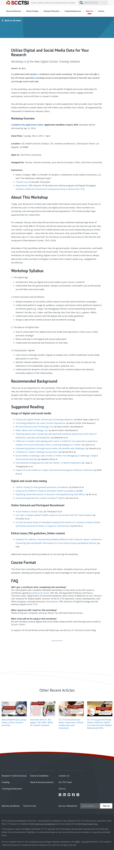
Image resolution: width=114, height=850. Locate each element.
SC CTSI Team (65, 782)
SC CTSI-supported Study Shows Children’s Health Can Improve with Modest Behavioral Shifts (99, 723)
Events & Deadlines (39, 775)
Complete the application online (27, 124)
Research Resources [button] (13, 11)
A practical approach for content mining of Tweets (40, 498)
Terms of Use (29, 805)
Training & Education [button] (51, 11)
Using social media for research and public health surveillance (45, 490)
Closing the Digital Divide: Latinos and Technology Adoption (44, 419)
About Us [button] (89, 11)
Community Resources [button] (73, 11)
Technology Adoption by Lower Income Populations (40, 423)
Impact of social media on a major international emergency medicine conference (54, 470)
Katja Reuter (21, 185)
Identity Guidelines (11, 805)
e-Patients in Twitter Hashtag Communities (36, 452)
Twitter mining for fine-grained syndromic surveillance (42, 487)
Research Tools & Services (14, 775)
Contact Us (64, 775)
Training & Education (12, 788)
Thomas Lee (21, 182)
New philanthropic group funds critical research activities (14, 722)
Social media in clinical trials (29, 511)
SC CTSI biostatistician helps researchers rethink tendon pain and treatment (71, 723)
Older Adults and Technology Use (32, 430)
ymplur (34, 74)
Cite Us (62, 788)
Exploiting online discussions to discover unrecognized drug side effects (50, 494)
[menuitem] (15, 11)
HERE (77, 842)
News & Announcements (42, 782)
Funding (5, 782)
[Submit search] (81, 3)
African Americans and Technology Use (34, 426)
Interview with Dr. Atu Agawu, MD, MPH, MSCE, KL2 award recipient (41, 722)
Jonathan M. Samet (40, 593)
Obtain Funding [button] (32, 11)
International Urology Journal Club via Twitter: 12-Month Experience (48, 462)
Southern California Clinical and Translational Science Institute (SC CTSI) (50, 189)
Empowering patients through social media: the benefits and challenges (50, 448)
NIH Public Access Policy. (88, 824)
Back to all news (13, 20)
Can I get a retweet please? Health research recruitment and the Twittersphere (54, 515)
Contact (101, 11)
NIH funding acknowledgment (43, 824)
